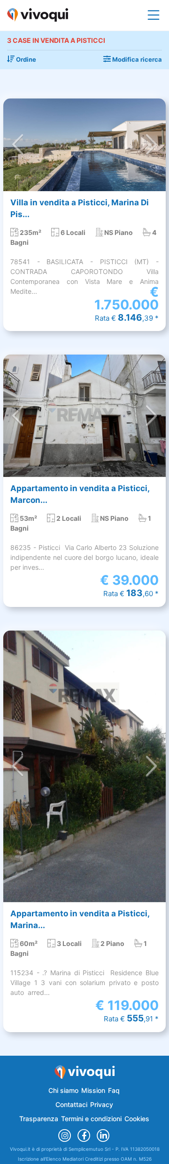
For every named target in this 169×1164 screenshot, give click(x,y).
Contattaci (71, 1104)
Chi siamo (63, 1090)
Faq (114, 1090)
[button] (17, 145)
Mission (93, 1090)
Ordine (25, 59)
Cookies (136, 1119)
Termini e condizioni (91, 1119)
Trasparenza (38, 1119)
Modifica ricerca (136, 59)
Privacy (101, 1104)
